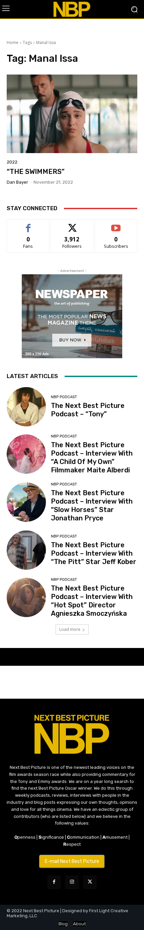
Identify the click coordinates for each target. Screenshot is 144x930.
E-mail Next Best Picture (72, 861)
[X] (89, 882)
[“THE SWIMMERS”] (72, 114)
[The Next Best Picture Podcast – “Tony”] (26, 406)
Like (28, 224)
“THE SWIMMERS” (36, 172)
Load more (69, 629)
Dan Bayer (17, 182)
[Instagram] (71, 882)
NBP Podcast (64, 397)
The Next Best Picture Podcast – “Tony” (88, 410)
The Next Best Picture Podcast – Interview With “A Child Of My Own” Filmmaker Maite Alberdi (92, 457)
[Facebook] (54, 882)
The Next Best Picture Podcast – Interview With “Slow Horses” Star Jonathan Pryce (92, 505)
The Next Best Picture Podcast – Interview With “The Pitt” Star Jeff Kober (93, 553)
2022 (12, 162)
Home (12, 42)
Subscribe (116, 224)
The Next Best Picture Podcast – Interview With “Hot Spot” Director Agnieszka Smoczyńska (92, 600)
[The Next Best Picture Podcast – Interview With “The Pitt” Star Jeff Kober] (26, 550)
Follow (72, 224)
